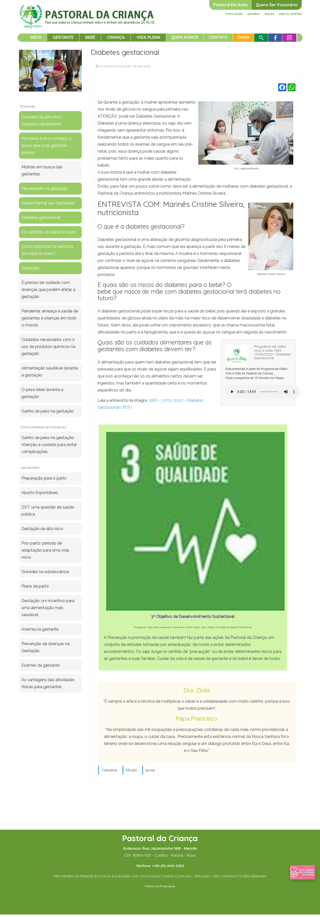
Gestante (63, 37)
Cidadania (109, 770)
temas (150, 770)
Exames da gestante (41, 665)
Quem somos (184, 37)
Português (234, 14)
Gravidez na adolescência (45, 571)
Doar (243, 37)
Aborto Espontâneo (40, 492)
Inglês (269, 14)
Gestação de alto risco (42, 528)
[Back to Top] (307, 897)
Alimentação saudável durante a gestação (50, 371)
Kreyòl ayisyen (290, 14)
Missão (131, 770)
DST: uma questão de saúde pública (48, 511)
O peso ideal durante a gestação (42, 393)
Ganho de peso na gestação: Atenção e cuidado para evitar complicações (49, 444)
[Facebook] (282, 87)
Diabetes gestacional (125, 52)
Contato (218, 37)
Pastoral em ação (230, 4)
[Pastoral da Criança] (87, 10)
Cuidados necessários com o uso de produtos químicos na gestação (48, 346)
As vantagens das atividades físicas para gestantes (48, 683)
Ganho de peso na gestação (48, 411)
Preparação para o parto (44, 478)
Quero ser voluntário (277, 4)
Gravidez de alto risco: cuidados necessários (42, 120)
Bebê (90, 37)
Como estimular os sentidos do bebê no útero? (47, 250)
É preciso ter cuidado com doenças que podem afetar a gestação (48, 289)
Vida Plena (148, 37)
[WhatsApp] (292, 87)
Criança (116, 37)
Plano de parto (35, 586)
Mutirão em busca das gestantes (42, 170)
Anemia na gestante (40, 629)
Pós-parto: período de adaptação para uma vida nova (45, 550)
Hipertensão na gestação (45, 188)
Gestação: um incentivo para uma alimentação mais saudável (48, 607)
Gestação (31, 268)
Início (36, 37)
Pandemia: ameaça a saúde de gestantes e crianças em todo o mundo (50, 318)
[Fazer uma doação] (302, 872)
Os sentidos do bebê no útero (49, 232)
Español (254, 14)
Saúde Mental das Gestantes (48, 203)
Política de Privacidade (160, 886)
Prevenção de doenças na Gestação (46, 647)
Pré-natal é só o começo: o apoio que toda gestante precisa (47, 145)
